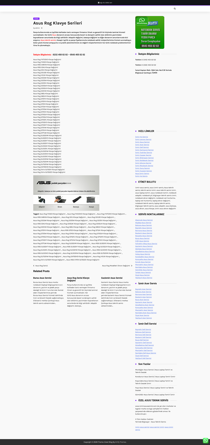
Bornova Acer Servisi (143, 294)
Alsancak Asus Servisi (144, 220)
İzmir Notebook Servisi (144, 160)
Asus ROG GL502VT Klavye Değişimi (47, 247)
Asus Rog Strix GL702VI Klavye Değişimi (49, 260)
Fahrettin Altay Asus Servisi (146, 244)
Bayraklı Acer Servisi (143, 289)
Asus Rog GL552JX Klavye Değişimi (106, 247)
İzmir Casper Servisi (143, 155)
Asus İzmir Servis (142, 173)
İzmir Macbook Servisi (144, 166)
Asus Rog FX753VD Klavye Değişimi (111, 214)
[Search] (175, 9)
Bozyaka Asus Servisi (143, 236)
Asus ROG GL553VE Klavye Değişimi (47, 253)
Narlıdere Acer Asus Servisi (146, 313)
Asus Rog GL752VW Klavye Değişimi (47, 256)
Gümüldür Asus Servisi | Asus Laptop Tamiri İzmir (155, 395)
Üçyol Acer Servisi (142, 315)
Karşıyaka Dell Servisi (143, 348)
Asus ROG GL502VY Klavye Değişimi (77, 247)
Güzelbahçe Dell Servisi (144, 345)
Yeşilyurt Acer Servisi (143, 318)
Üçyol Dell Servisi (142, 356)
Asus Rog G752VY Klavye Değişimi (46, 240)
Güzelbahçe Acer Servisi (144, 305)
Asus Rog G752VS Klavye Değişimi (103, 237)
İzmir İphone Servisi (143, 163)
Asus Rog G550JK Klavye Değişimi (73, 224)
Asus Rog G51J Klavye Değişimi (74, 217)
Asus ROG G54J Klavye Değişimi (45, 224)
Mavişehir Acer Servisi (144, 310)
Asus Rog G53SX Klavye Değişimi (102, 220)
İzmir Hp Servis (141, 176)
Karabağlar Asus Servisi (144, 257)
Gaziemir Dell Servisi (143, 342)
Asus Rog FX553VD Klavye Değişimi (81, 214)
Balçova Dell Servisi (143, 332)
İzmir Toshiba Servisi (143, 152)
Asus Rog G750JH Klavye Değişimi (102, 233)
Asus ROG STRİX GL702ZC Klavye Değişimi (82, 260)
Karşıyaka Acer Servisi (144, 307)
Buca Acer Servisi (142, 300)
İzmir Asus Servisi (142, 142)
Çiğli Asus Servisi (142, 241)
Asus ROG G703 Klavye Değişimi (73, 230)
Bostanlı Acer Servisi (143, 297)
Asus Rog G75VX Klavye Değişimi (103, 240)
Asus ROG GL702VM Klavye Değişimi (107, 253)
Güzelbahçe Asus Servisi (145, 251)
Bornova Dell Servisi (143, 335)
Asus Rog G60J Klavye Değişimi (73, 227)
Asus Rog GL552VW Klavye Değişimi (76, 250)
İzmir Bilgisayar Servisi (144, 158)
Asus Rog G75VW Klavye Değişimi (75, 240)
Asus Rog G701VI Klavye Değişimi (46, 230)
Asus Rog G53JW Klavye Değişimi (46, 220)
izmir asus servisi (142, 427)
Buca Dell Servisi (142, 340)
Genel (36, 18)
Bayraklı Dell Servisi (143, 329)
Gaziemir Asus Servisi (111, 278)
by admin (36, 28)
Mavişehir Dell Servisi (144, 350)
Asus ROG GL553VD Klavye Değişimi (106, 250)
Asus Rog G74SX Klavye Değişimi (74, 233)
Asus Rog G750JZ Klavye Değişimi (46, 237)
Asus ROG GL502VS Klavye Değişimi (106, 243)
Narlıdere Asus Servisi (144, 267)
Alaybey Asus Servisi (143, 223)
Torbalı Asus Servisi (143, 272)
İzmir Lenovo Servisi (143, 139)
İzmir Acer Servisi (142, 145)
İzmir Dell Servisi (142, 147)
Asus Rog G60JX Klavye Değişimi (101, 227)
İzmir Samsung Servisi (144, 150)
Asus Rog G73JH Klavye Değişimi (101, 230)
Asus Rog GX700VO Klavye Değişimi (77, 256)
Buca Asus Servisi (142, 238)
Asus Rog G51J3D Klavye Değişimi (101, 217)
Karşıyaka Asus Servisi (144, 259)
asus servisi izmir (157, 427)
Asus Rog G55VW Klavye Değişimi (46, 227)
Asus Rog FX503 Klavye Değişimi (53, 214)
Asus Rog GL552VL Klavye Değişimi (47, 250)
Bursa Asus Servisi (42, 278)
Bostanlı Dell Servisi (143, 337)
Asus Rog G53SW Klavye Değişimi (74, 220)
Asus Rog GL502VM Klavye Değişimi (75, 243)
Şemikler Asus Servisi (144, 270)
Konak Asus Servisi (143, 262)
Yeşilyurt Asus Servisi (143, 278)
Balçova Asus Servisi (143, 225)
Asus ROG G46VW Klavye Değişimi (46, 217)
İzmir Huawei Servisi (143, 171)
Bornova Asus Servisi (143, 230)
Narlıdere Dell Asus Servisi (145, 353)
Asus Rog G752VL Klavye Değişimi (75, 237)
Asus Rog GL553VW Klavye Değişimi (77, 253)
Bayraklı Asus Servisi (143, 228)
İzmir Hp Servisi (141, 137)
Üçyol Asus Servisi (142, 275)
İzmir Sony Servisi (142, 168)
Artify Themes (120, 442)
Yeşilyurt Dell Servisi (143, 358)
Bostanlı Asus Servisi (143, 233)
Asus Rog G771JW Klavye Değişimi (46, 243)
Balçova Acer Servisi (143, 292)
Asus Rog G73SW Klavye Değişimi (46, 233)
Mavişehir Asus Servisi (144, 265)
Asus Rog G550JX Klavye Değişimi (101, 224)
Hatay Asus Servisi (142, 254)
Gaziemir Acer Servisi (143, 302)
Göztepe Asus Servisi (143, 249)
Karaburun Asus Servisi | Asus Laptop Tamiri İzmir (155, 377)
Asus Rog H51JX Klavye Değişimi (105, 256)
